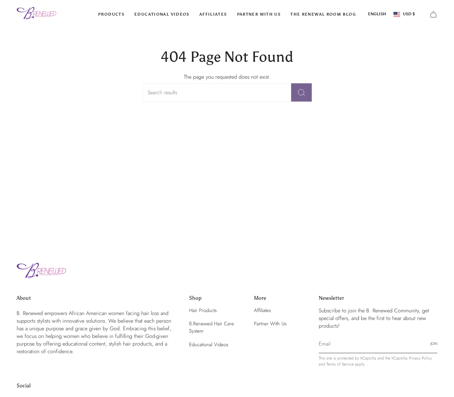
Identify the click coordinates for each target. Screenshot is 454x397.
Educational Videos (208, 344)
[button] (111, 14)
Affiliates (262, 310)
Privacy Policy (420, 358)
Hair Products (203, 310)
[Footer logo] (41, 271)
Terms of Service (340, 364)
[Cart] (433, 14)
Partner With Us (270, 323)
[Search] (301, 92)
